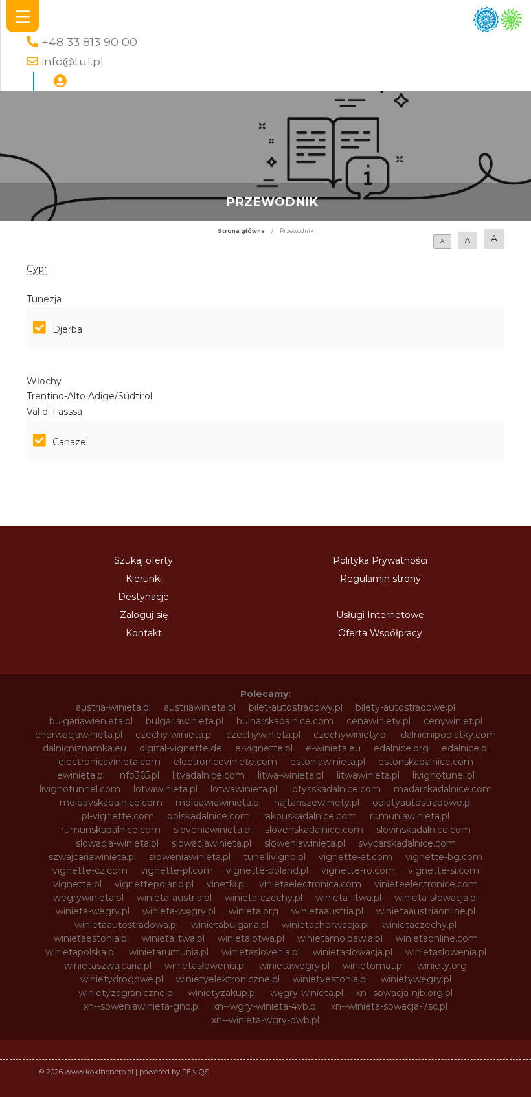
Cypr (37, 268)
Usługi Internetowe (380, 615)
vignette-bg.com (443, 857)
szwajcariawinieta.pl (92, 857)
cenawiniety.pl (378, 721)
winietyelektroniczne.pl (228, 979)
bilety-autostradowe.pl (405, 707)
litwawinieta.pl (368, 775)
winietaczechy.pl (419, 925)
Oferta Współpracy (380, 633)
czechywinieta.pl (263, 734)
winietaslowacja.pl (352, 952)
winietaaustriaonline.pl (425, 911)
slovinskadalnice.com (423, 830)
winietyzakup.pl (222, 993)
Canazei (70, 442)
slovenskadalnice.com (314, 830)
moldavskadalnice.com (111, 802)
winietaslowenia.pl (445, 952)
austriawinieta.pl (200, 707)
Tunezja (44, 299)
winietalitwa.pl (173, 938)
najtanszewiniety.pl (316, 802)
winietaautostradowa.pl (126, 925)
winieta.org (253, 911)
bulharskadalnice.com (284, 721)
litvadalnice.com (208, 775)
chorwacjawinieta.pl (78, 734)
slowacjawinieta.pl (211, 843)
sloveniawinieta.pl (213, 830)
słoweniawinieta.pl (190, 857)
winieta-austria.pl (174, 897)
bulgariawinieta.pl (184, 721)
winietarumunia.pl (169, 952)
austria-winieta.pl (113, 707)
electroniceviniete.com (225, 762)
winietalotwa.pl (251, 938)
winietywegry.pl (416, 979)
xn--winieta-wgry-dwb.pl (265, 1020)
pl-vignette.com (118, 816)
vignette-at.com (355, 857)
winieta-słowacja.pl (436, 897)
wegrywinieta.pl (88, 897)
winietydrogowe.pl (121, 979)
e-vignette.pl (264, 748)
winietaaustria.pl (327, 911)
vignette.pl (77, 884)
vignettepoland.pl (154, 884)
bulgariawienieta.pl (91, 721)
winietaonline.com (437, 938)
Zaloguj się (144, 615)
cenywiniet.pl (453, 721)
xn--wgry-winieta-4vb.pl (265, 1006)
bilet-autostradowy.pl (296, 707)
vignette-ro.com (358, 870)
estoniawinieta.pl (327, 762)
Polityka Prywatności (380, 560)
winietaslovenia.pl (260, 952)
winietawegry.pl (294, 965)
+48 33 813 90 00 (89, 42)
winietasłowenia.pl (205, 965)
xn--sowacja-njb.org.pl (404, 993)
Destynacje (143, 597)
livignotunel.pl (443, 775)
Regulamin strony (380, 578)
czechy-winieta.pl (174, 734)
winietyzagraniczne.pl (126, 993)
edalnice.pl (465, 748)
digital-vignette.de (180, 748)
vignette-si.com (443, 870)
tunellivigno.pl (274, 857)
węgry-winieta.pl (306, 993)
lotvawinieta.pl (165, 789)
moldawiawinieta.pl (218, 802)
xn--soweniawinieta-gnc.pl (142, 1006)
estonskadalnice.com (425, 762)
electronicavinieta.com (109, 762)
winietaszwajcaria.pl (108, 965)
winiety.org (442, 965)
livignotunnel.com (80, 789)
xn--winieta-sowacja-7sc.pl (389, 1006)
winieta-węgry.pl (179, 911)
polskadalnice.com (208, 816)
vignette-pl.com (177, 870)
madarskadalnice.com (443, 789)
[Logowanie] (60, 81)
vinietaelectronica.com (310, 884)
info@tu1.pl (72, 61)
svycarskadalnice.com (407, 843)
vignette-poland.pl (267, 870)
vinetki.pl (226, 884)
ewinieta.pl (81, 775)
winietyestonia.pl (330, 979)
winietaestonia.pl (91, 938)
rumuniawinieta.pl (409, 816)
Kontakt (144, 633)
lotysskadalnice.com (335, 789)
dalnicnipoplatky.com (448, 734)
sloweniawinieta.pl (304, 843)
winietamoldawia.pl (340, 938)
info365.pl (138, 775)
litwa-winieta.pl (291, 775)
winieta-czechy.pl (263, 897)
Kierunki (144, 578)
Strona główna (241, 231)
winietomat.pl (373, 965)
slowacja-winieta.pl (117, 843)
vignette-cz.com (90, 870)
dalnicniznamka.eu (84, 748)
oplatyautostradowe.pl (422, 802)
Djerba (67, 329)
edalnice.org (401, 748)
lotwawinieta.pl (243, 789)
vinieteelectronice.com (426, 884)
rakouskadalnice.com (310, 816)
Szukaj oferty (143, 560)
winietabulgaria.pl (230, 925)
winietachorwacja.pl (325, 925)
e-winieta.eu (333, 748)
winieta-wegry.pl (93, 911)
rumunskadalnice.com (111, 830)
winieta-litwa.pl (348, 897)
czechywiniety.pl (350, 734)
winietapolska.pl (80, 952)
